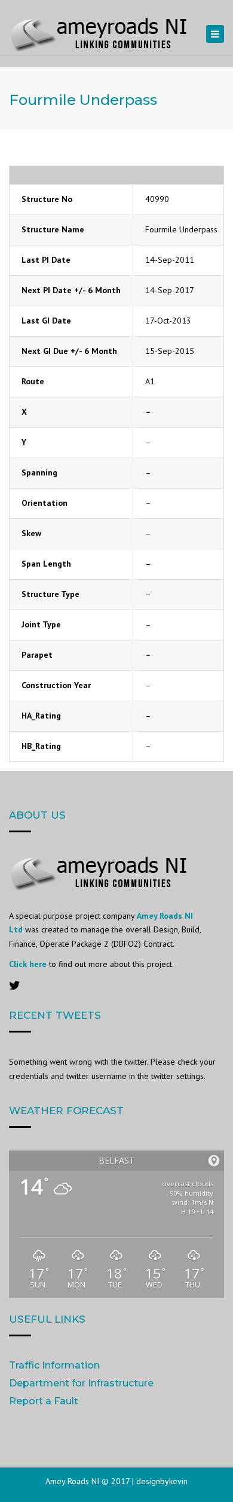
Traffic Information (54, 1365)
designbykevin (162, 1481)
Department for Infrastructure (81, 1383)
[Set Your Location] (214, 1160)
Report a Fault (43, 1401)
